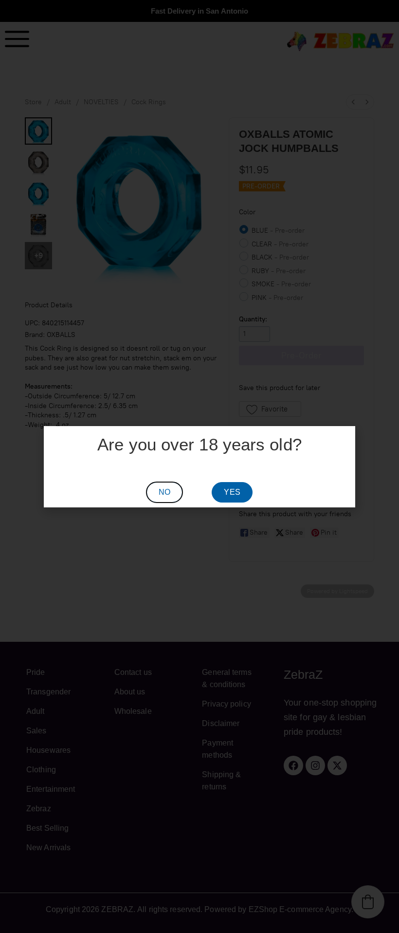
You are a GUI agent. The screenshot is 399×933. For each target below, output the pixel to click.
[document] (199, 466)
